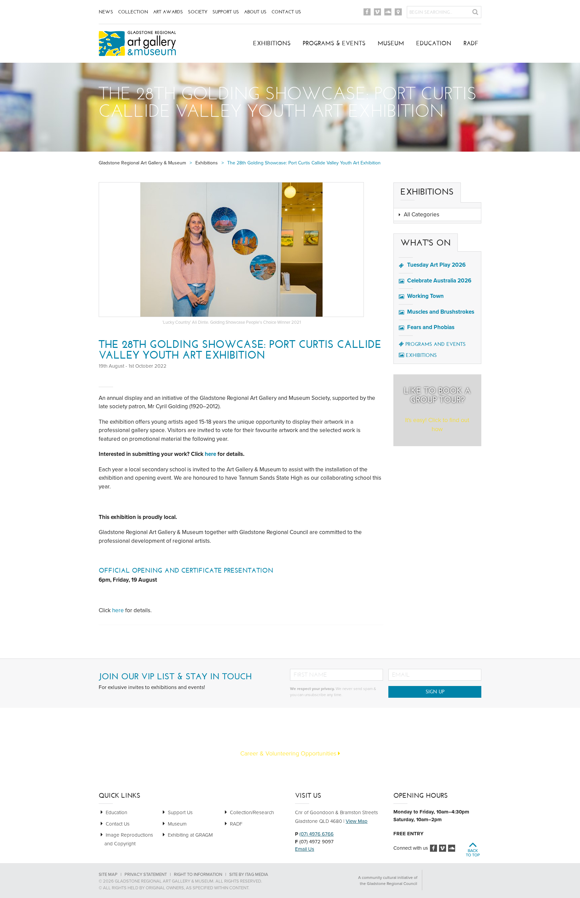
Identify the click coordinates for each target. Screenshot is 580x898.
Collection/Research (252, 812)
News (106, 12)
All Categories (421, 214)
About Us (255, 12)
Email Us (304, 849)
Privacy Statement (146, 874)
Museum (391, 43)
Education (433, 43)
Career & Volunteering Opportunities (289, 753)
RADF (471, 43)
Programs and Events (435, 344)
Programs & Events (334, 43)
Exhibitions (272, 43)
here (211, 454)
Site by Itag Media (248, 874)
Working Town (425, 296)
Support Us (225, 12)
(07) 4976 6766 (316, 834)
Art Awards (168, 12)
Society (197, 12)
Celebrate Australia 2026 (439, 280)
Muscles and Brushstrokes (440, 311)
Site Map (108, 874)
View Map (357, 821)
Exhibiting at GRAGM (190, 835)
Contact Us (286, 12)
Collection (133, 12)
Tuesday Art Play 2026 (436, 264)
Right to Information (198, 874)
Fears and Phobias (430, 327)
